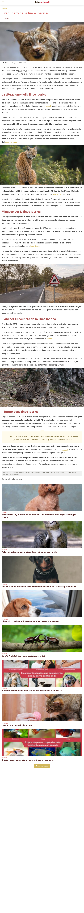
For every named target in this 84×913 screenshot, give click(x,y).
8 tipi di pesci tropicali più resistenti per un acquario (28, 760)
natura (49, 339)
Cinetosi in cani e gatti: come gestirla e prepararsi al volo (30, 621)
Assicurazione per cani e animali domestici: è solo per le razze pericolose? (39, 586)
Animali (4, 8)
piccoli (48, 106)
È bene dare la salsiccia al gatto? (18, 725)
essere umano (11, 142)
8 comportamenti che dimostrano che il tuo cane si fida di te (32, 690)
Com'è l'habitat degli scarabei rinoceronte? (23, 656)
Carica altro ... (42, 766)
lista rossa (57, 194)
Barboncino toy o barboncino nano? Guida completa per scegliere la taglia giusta (39, 516)
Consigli (5, 550)
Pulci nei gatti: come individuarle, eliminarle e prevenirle (29, 552)
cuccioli (65, 449)
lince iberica (35, 246)
